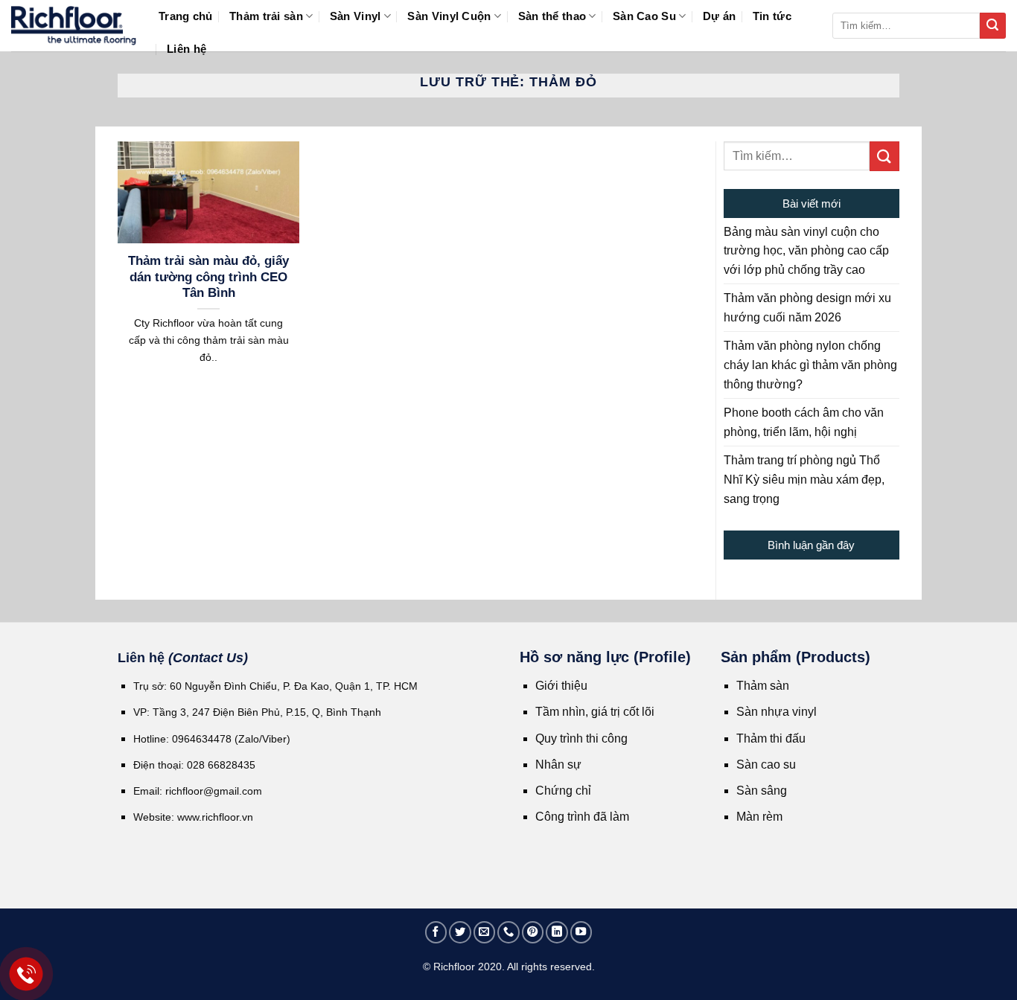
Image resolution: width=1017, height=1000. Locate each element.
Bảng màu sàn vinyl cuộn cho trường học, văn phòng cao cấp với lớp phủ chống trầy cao (806, 250)
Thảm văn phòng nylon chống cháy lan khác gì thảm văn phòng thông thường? (810, 364)
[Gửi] (993, 26)
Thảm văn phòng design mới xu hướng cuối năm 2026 (807, 308)
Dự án (719, 16)
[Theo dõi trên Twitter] (460, 932)
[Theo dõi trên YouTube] (581, 932)
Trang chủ (186, 16)
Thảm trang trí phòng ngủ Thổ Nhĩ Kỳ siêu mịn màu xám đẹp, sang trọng (804, 479)
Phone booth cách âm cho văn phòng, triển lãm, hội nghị (804, 422)
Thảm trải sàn (266, 16)
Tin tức (772, 16)
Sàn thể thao (552, 16)
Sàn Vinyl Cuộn (449, 16)
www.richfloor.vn (216, 817)
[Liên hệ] (26, 974)
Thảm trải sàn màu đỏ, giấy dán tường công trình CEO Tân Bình (208, 277)
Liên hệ (186, 48)
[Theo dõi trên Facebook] (436, 932)
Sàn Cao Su (644, 16)
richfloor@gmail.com (213, 791)
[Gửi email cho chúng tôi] (485, 932)
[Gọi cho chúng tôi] (508, 932)
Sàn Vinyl (355, 16)
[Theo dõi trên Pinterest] (533, 932)
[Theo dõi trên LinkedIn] (557, 932)
